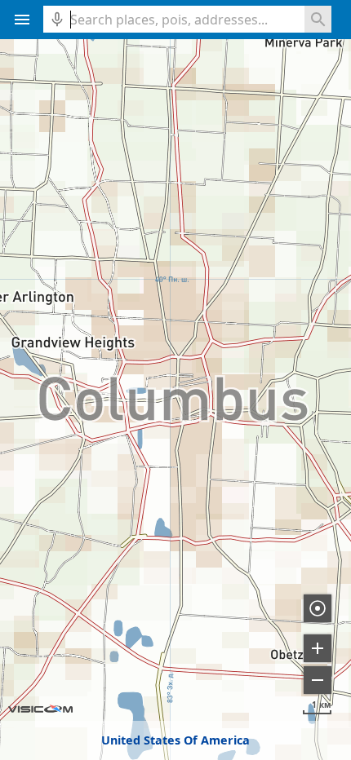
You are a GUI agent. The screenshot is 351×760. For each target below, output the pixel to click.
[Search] (317, 19)
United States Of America (175, 740)
